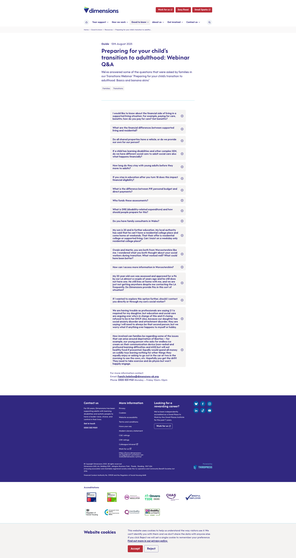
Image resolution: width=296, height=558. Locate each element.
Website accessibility (128, 417)
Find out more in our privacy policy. (148, 540)
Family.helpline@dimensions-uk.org (138, 376)
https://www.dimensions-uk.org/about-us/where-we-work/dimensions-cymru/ (131, 454)
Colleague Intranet (128, 444)
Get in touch (89, 423)
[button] (100, 22)
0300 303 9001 (90, 427)
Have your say (125, 426)
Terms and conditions (128, 422)
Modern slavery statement (131, 431)
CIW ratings (124, 440)
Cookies (122, 413)
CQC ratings (124, 435)
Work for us (125, 449)
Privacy (122, 408)
